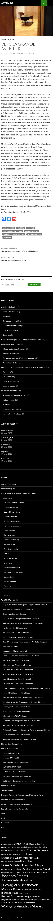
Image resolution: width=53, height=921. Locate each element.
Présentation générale (11, 753)
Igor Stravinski (30, 872)
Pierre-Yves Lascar (26, 54)
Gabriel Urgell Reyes (12, 512)
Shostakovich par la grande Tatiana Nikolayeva (19, 249)
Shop (3, 813)
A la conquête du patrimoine (14, 349)
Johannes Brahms (14, 876)
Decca (28, 853)
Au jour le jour (7, 40)
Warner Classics (9, 902)
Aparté (18, 847)
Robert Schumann (13, 896)
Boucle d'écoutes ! (10, 353)
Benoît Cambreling (11, 540)
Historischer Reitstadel (12, 231)
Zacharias (7, 237)
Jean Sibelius (42, 872)
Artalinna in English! (9, 307)
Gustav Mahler (21, 869)
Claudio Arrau (16, 854)
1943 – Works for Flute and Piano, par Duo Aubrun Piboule (26, 688)
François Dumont (11, 507)
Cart (3, 818)
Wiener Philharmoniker (26, 903)
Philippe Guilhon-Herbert (14, 502)
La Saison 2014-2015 (11, 758)
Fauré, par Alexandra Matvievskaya (16, 734)
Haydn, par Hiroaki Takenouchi (15, 628)
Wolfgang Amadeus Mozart (22, 906)
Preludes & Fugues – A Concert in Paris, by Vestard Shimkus (26, 730)
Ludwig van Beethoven (19, 885)
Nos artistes (7, 498)
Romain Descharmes (12, 521)
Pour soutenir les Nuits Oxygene (15, 762)
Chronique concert (10, 321)
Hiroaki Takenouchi (11, 526)
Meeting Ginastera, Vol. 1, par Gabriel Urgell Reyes (23, 623)
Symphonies (45, 900)
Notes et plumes (9, 386)
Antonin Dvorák (8, 847)
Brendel (21, 228)
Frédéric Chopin (34, 865)
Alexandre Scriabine (7, 844)
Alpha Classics (22, 843)
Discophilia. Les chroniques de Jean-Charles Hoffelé (22, 367)
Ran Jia (7, 554)
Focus (5, 372)
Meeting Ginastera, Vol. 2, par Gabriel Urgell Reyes (23, 697)
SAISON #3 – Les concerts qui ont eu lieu (19, 781)
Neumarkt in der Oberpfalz (13, 234)
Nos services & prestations (11, 744)
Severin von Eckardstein (13, 572)
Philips (39, 890)
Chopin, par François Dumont (14, 614)
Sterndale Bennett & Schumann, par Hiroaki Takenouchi (25, 702)
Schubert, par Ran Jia (11, 646)
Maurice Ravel (11, 889)
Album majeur (7, 438)
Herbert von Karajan (8, 872)
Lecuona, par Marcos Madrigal (15, 651)
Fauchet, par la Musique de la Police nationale (21, 618)
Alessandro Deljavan (12, 567)
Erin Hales (8, 563)
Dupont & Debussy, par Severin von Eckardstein (21, 721)
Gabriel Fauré (6, 869)
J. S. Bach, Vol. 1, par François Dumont (18, 670)
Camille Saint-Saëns (20, 851)
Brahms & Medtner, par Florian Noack (18, 674)
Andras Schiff (8, 228)
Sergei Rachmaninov (10, 899)
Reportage (7, 335)
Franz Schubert (12, 865)
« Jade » (5, 591)
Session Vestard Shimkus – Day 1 (14, 259)
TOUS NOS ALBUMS (9, 600)
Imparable (5, 451)
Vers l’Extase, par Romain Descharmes (18, 637)
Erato (36, 858)
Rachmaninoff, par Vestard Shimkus (17, 632)
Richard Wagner (24, 893)
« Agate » (6, 595)
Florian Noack (9, 544)
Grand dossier (8, 377)
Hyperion (19, 872)
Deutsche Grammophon (17, 857)
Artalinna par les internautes (14, 395)
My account (6, 827)
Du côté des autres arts (12, 326)
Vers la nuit (5, 444)
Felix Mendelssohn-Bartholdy (10, 861)
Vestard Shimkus (34, 234)
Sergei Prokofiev (33, 896)
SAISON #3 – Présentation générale (17, 776)
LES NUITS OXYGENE (9, 748)
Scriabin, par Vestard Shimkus (13, 799)
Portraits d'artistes (10, 363)
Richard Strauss (9, 892)
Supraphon (36, 899)
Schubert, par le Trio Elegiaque (15, 716)
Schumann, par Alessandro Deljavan (17, 665)
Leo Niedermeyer (31, 231)
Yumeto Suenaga (7, 790)
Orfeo (24, 889)
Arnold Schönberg (26, 847)
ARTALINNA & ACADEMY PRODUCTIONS (18, 493)
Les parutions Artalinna (12, 414)
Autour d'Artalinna (8, 312)
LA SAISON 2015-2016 (12, 767)
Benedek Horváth (11, 549)
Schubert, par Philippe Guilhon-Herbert (18, 609)
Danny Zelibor (9, 577)
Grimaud (31, 228)
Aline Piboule (9, 530)
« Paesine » (7, 586)
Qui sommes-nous (8, 484)
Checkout (5, 823)
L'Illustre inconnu (9, 381)
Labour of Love (7, 431)
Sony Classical (26, 899)
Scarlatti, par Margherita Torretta (14, 809)
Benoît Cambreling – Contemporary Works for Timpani (25, 642)
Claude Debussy (37, 850)
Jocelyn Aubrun (10, 535)
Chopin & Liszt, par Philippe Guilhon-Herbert (21, 656)
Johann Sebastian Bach (17, 880)
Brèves (5, 316)
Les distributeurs (8, 786)
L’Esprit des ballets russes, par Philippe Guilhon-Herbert (25, 605)
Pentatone (32, 889)
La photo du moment (11, 409)
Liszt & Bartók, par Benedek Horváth (17, 679)
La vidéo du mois (9, 330)
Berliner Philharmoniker (39, 847)
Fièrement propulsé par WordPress (13, 918)
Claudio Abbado (6, 854)
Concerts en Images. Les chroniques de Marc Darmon (22, 339)
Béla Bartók (7, 850)
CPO (22, 854)
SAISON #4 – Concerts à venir (14, 772)
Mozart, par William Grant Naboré (16, 707)
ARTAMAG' (7, 3)
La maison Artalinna (9, 390)
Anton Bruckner (38, 844)
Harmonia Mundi (40, 869)
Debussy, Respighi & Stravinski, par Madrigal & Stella (22, 795)
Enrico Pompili (10, 581)
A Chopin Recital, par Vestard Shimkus (18, 725)
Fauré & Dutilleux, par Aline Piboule (17, 693)
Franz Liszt (26, 861)
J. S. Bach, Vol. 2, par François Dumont (18, 683)
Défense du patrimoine (10, 344)
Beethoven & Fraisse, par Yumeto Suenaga (19, 739)
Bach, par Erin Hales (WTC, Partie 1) (17, 660)
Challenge (5, 458)
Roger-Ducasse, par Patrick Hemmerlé (16, 804)
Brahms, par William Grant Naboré (16, 711)
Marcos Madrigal (10, 558)
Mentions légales (8, 489)
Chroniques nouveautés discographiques (19, 358)
